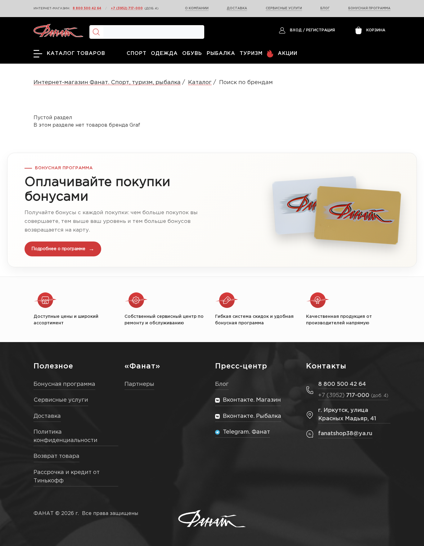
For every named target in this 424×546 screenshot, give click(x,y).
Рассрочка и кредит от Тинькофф (67, 476)
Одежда (164, 53)
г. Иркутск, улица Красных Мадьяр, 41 (347, 414)
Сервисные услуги (284, 8)
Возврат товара (56, 456)
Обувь (192, 53)
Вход (296, 30)
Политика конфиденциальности (65, 436)
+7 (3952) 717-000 (127, 8)
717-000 (353, 395)
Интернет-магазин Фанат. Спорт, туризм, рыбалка (107, 82)
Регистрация (320, 30)
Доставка (237, 8)
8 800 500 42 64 (87, 8)
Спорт (137, 53)
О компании (197, 8)
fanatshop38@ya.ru (345, 433)
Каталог (200, 82)
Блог (325, 8)
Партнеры (139, 384)
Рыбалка (221, 53)
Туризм (251, 53)
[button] (212, 210)
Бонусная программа (369, 8)
